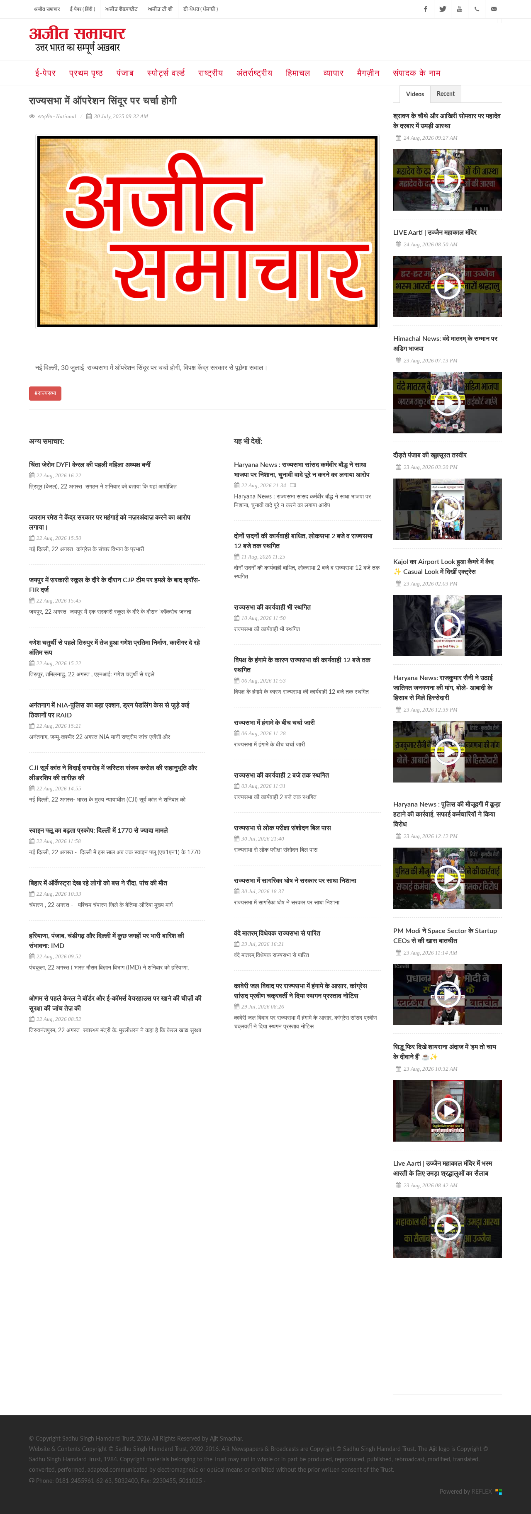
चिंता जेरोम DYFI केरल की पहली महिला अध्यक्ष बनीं (90, 465)
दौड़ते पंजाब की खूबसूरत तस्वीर (430, 455)
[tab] (415, 93)
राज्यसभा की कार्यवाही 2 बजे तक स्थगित (281, 775)
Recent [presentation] (446, 94)
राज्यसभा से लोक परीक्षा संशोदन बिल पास (282, 828)
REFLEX (483, 1492)
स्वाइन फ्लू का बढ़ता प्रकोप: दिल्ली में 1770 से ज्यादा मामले (98, 830)
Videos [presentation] (415, 94)
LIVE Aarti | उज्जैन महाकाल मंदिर (435, 232)
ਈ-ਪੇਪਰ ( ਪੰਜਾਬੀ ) (200, 9)
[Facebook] (425, 9)
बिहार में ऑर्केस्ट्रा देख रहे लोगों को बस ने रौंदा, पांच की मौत (98, 883)
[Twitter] (442, 9)
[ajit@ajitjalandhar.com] (493, 9)
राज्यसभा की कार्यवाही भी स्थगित (272, 607)
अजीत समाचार (47, 9)
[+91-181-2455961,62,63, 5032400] (476, 9)
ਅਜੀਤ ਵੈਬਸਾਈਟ (121, 9)
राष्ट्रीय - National (56, 116)
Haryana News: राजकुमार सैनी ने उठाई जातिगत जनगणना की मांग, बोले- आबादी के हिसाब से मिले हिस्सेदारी (442, 688)
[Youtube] (459, 9)
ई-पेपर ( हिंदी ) (82, 9)
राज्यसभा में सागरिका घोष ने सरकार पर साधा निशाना (295, 880)
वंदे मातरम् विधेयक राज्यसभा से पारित (277, 933)
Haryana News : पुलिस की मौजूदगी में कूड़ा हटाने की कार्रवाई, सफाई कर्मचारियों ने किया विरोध (447, 814)
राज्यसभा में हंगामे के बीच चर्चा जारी (274, 722)
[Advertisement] (455, 1319)
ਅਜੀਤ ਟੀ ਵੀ (160, 9)
